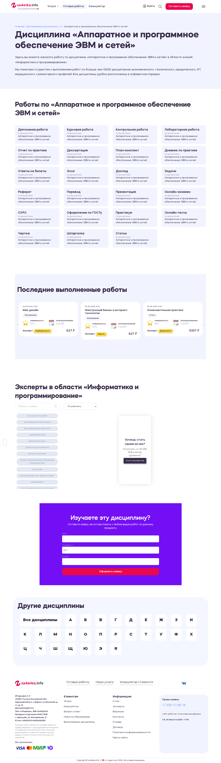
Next (200, 322)
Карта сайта (120, 738)
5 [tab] (115, 344)
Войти (151, 6)
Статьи (132, 238)
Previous (17, 322)
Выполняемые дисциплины (42, 27)
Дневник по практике (181, 155)
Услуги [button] (52, 6)
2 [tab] (101, 344)
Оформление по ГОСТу (84, 217)
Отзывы (117, 722)
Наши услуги (105, 682)
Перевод (83, 197)
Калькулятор (97, 6)
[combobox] (65, 550)
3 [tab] (105, 344)
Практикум (132, 217)
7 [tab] (124, 344)
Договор (118, 727)
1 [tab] (96, 344)
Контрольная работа (132, 134)
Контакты (118, 717)
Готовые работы (73, 6)
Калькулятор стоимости (136, 682)
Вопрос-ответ (72, 712)
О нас (116, 701)
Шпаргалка (83, 238)
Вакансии (118, 712)
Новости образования (77, 717)
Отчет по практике (34, 155)
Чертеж (34, 238)
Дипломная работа (34, 134)
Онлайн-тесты (181, 217)
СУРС (34, 217)
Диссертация (83, 155)
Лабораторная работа (182, 134)
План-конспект (132, 155)
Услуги (67, 701)
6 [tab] (119, 344)
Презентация (132, 197)
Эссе (83, 176)
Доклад (132, 176)
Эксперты (118, 707)
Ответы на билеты (34, 176)
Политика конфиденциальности (131, 732)
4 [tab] (110, 344)
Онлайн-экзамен (181, 197)
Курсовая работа (83, 134)
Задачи (181, 176)
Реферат (34, 197)
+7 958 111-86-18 (174, 705)
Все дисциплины (40, 620)
